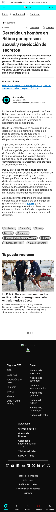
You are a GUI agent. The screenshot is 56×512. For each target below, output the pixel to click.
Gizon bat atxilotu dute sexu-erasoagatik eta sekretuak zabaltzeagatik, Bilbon (26, 87)
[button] (53, 275)
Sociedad (9, 228)
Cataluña (24, 228)
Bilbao (38, 228)
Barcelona (22, 233)
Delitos (45, 238)
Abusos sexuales (37, 242)
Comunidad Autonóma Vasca (20, 238)
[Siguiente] (49, 2)
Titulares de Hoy (13, 242)
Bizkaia (8, 233)
